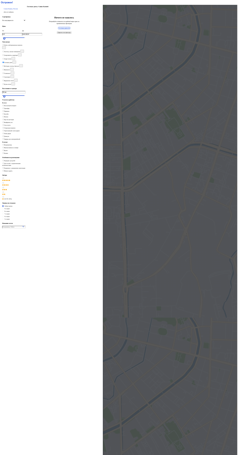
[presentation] (13, 20)
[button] (13, 10)
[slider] (4, 38)
